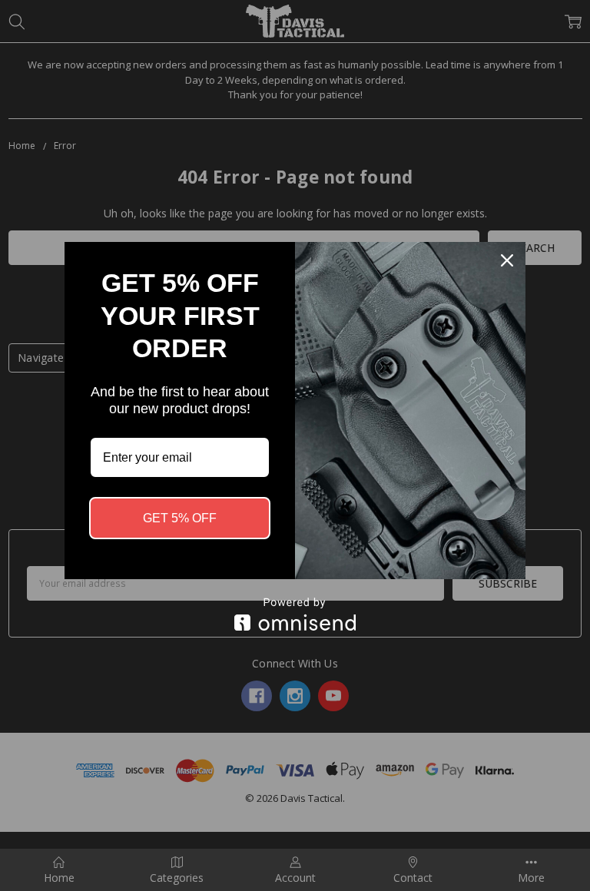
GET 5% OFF (180, 518)
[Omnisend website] (295, 614)
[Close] (507, 260)
